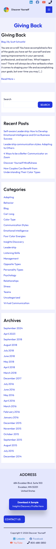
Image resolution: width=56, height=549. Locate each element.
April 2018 (9, 367)
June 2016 (9, 389)
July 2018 (9, 350)
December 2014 (13, 456)
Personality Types (13, 269)
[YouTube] (44, 2)
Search (7, 99)
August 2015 (10, 445)
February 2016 (12, 411)
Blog (3, 41)
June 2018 (9, 356)
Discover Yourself (20, 9)
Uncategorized (12, 297)
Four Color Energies (15, 236)
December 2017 (12, 378)
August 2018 (10, 344)
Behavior (9, 202)
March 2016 (10, 406)
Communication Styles (16, 225)
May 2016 (9, 395)
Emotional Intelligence (16, 230)
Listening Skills (12, 252)
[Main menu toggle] (49, 9)
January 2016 (11, 417)
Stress (7, 286)
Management (11, 258)
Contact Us (13, 519)
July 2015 (9, 450)
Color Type (10, 219)
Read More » (8, 79)
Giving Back (13, 35)
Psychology (10, 275)
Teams (7, 291)
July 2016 (9, 383)
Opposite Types (12, 264)
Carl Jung (9, 213)
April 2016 (9, 400)
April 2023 (9, 333)
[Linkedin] (31, 2)
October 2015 (11, 434)
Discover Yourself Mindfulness (20, 162)
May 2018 (9, 361)
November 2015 (12, 428)
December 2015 (12, 422)
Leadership (10, 247)
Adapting (9, 197)
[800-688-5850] (51, 2)
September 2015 (13, 439)
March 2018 (10, 372)
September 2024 (13, 328)
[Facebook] (38, 2)
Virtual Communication (16, 303)
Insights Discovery (14, 241)
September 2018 (13, 339)
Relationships (11, 280)
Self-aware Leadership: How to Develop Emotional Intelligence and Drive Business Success (27, 135)
